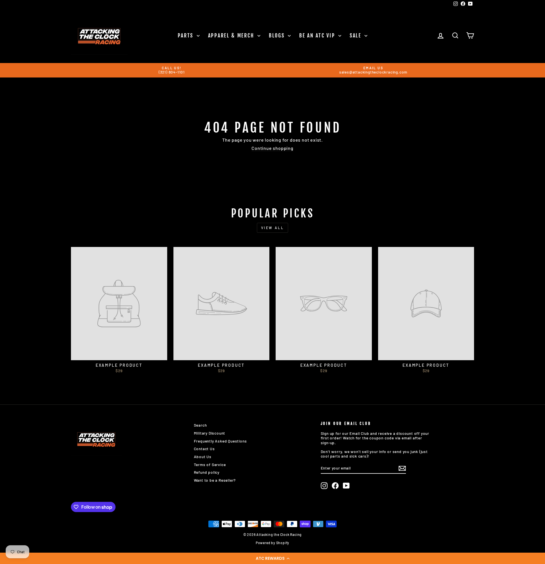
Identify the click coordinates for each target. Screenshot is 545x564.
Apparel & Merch (232, 35)
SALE (356, 35)
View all (272, 228)
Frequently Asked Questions (220, 441)
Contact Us (204, 448)
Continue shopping (272, 148)
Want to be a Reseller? (215, 480)
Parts (186, 35)
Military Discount (209, 433)
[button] (272, 558)
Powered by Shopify (272, 543)
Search (200, 425)
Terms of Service (210, 464)
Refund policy (206, 472)
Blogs (277, 35)
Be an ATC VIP (318, 35)
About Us (202, 456)
